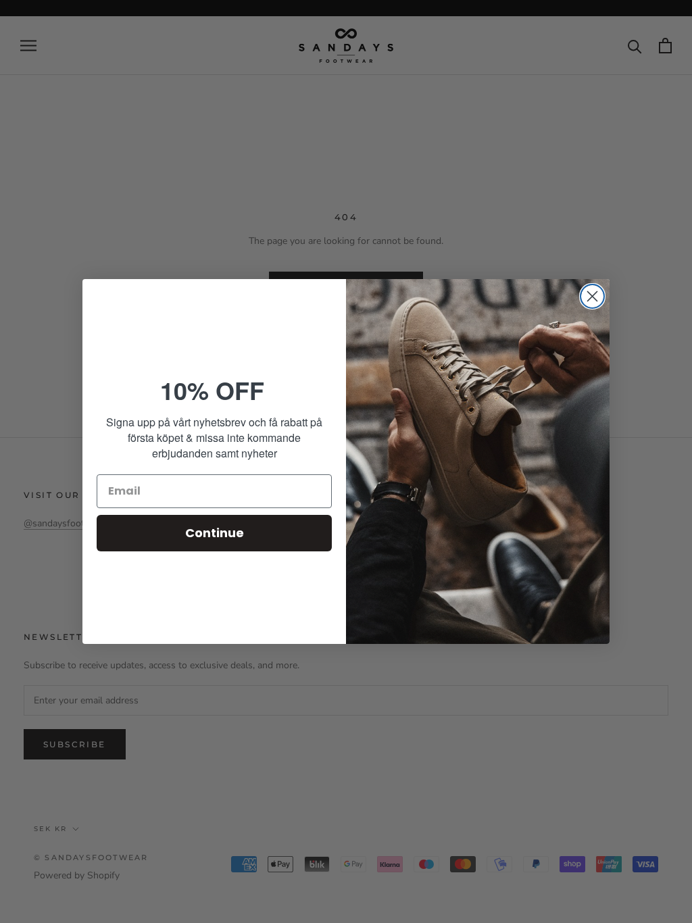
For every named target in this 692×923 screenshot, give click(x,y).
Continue (214, 532)
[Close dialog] (592, 296)
